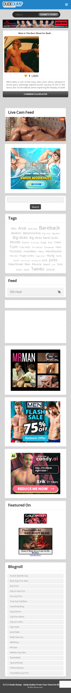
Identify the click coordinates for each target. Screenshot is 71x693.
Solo (60, 264)
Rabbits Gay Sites (18, 652)
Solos (19, 269)
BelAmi (16, 233)
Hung (50, 255)
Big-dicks (20, 237)
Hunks (16, 260)
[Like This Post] (25, 76)
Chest (57, 242)
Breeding (35, 242)
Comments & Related (35, 94)
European (49, 247)
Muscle (36, 264)
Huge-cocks (26, 255)
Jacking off (36, 260)
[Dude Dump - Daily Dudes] (13, 5)
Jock (44, 260)
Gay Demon (15, 611)
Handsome (53, 251)
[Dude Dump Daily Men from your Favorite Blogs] (35, 24)
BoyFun (25, 242)
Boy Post (14, 586)
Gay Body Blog (17, 606)
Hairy (41, 251)
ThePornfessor (17, 667)
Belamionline (32, 233)
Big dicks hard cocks (43, 238)
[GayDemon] (35, 523)
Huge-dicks (40, 256)
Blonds (15, 242)
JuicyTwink (14, 632)
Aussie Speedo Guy (19, 575)
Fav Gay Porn (16, 596)
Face (58, 247)
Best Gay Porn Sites (19, 580)
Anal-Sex (32, 228)
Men (27, 264)
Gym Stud (14, 626)
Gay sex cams (16, 621)
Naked (46, 264)
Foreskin (15, 251)
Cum (14, 246)
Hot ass (14, 255)
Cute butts (24, 247)
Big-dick (56, 233)
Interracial (25, 260)
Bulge (44, 242)
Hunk (58, 255)
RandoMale (15, 657)
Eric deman (37, 247)
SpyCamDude (16, 662)
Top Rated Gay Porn (19, 673)
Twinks (37, 269)
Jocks (53, 259)
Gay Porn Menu (17, 616)
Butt (50, 242)
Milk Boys (14, 642)
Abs (14, 228)
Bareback (49, 227)
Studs (26, 269)
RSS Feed (15, 292)
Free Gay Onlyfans (18, 601)
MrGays (13, 647)
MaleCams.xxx (16, 637)
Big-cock (46, 233)
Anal (22, 228)
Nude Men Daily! (35, 555)
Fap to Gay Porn (17, 591)
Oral (53, 264)
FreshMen (30, 251)
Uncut (50, 269)
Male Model (15, 264)
